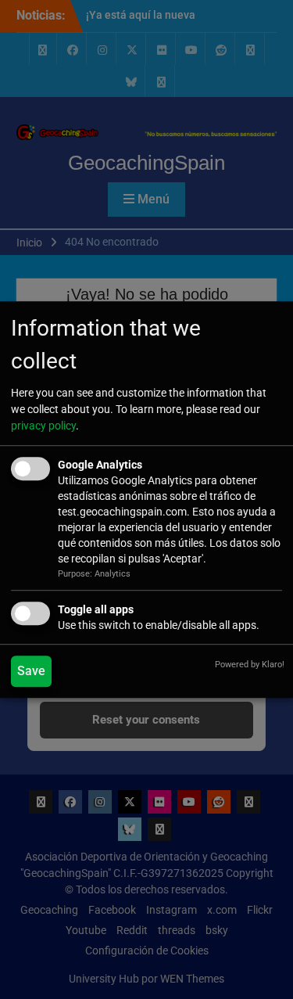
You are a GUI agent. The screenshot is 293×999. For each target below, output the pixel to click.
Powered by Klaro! (249, 664)
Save (31, 670)
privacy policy (43, 426)
